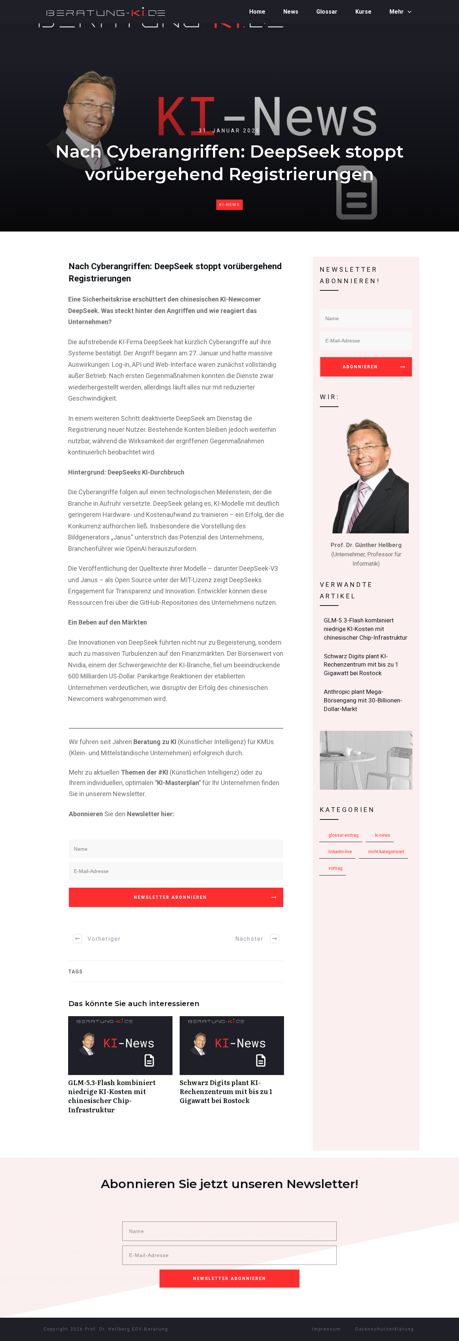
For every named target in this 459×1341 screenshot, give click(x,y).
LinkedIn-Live (340, 851)
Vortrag (335, 868)
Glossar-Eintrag (343, 835)
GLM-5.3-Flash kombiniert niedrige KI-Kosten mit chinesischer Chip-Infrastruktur (120, 1068)
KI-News (229, 204)
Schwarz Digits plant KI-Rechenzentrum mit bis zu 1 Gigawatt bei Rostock (232, 1068)
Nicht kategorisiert (386, 851)
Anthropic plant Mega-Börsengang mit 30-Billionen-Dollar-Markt (366, 700)
